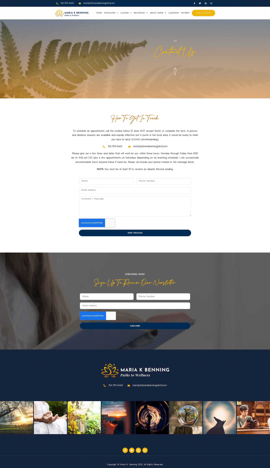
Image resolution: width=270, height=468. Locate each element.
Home (99, 13)
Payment (185, 13)
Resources (139, 13)
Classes (124, 13)
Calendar (173, 13)
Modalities (109, 13)
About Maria (156, 13)
